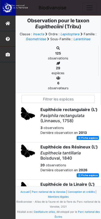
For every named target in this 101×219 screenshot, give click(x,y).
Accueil (25, 191)
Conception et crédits (81, 191)
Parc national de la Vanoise (49, 191)
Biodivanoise (52, 7)
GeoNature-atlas (44, 211)
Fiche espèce (89, 137)
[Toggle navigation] (89, 8)
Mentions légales (58, 196)
